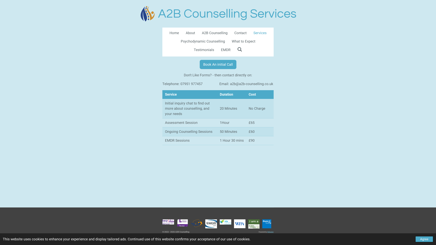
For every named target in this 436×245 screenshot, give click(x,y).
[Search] (239, 49)
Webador (270, 232)
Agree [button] (424, 239)
